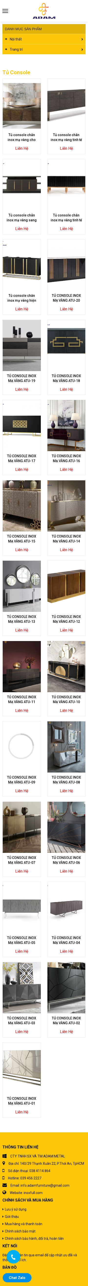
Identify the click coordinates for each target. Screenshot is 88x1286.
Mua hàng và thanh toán (23, 1224)
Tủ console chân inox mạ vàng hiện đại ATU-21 (21, 300)
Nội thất (16, 39)
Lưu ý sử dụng (15, 1209)
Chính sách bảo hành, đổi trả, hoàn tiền (34, 1238)
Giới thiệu (12, 1217)
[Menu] (5, 11)
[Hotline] (13, 1257)
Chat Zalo (17, 1278)
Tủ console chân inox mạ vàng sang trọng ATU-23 (22, 220)
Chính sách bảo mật (20, 1231)
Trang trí (16, 49)
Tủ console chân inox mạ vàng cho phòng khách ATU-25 (21, 140)
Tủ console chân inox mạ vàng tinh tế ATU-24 (66, 140)
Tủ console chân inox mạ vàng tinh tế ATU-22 (66, 220)
